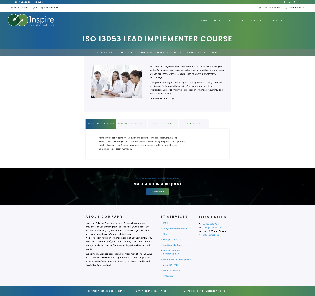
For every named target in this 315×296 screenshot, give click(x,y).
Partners (257, 20)
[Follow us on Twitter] (294, 2)
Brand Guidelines (206, 291)
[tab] (159, 143)
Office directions (211, 235)
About (218, 20)
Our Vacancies (22, 2)
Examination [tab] (194, 124)
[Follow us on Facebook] (284, 2)
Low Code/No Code (172, 245)
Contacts (275, 20)
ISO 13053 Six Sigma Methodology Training (148, 52)
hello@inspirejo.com (47, 8)
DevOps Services (171, 264)
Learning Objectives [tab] (131, 124)
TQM (165, 222)
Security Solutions (171, 270)
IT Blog (39, 2)
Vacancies (189, 291)
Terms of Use (159, 291)
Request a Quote (271, 8)
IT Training (104, 52)
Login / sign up (297, 8)
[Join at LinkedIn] (289, 2)
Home (204, 20)
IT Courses (168, 276)
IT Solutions (236, 20)
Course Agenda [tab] (163, 124)
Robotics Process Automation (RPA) (170, 252)
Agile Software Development (177, 259)
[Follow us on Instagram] (299, 2)
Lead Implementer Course (201, 52)
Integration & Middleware (175, 228)
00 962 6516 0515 (19, 8)
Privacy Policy (143, 291)
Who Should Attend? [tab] (101, 124)
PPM (165, 234)
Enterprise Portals (172, 239)
